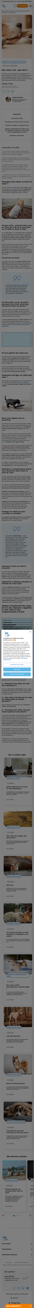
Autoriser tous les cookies (17, 674)
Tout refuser (17, 669)
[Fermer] (30, 632)
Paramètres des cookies (17, 664)
